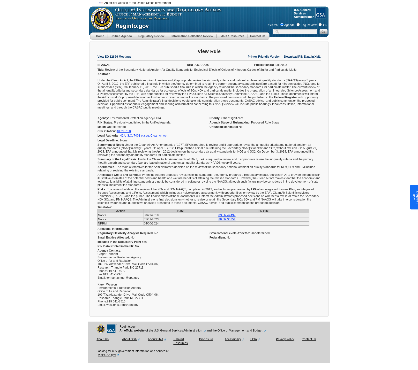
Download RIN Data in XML (302, 56)
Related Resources (180, 341)
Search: (273, 25)
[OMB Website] (100, 28)
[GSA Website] (320, 16)
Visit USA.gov (107, 355)
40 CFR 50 (124, 131)
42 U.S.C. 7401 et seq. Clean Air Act (143, 135)
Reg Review (308, 25)
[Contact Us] (258, 38)
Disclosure (206, 339)
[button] (120, 36)
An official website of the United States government (137, 3)
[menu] (120, 36)
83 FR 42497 (227, 215)
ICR (325, 25)
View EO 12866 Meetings (114, 56)
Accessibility (233, 339)
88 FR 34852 (227, 219)
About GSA (129, 339)
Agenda (289, 25)
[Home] (98, 38)
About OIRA (155, 339)
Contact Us (309, 339)
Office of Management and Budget (240, 330)
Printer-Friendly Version (264, 56)
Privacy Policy (285, 339)
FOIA (253, 339)
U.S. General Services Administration (178, 330)
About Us (103, 339)
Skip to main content (212, 2)
